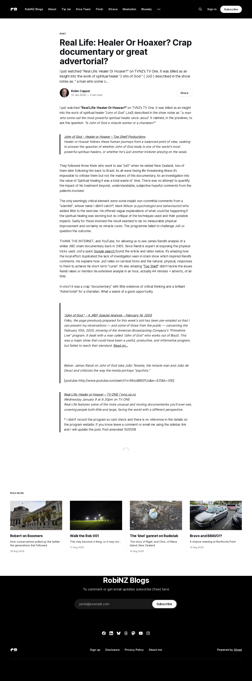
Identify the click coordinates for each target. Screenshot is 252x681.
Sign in (212, 9)
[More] (159, 9)
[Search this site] (200, 9)
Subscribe (231, 9)
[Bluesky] (118, 633)
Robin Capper (80, 91)
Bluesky (146, 9)
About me (155, 649)
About (52, 9)
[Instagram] (148, 633)
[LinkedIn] (111, 633)
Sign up (95, 649)
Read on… (120, 345)
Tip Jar (66, 9)
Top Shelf (151, 266)
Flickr (99, 9)
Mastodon (129, 9)
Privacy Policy (134, 649)
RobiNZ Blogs (34, 9)
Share (184, 93)
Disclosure (112, 649)
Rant (63, 33)
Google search (104, 251)
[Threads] (126, 633)
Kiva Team (83, 9)
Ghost (238, 649)
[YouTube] (141, 633)
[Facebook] (104, 633)
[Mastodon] (133, 633)
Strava (113, 9)
